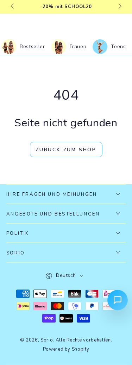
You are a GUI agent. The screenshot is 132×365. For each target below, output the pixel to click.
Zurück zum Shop (66, 149)
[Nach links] (12, 7)
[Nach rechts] (119, 7)
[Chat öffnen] (117, 300)
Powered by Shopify (66, 349)
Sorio (46, 340)
